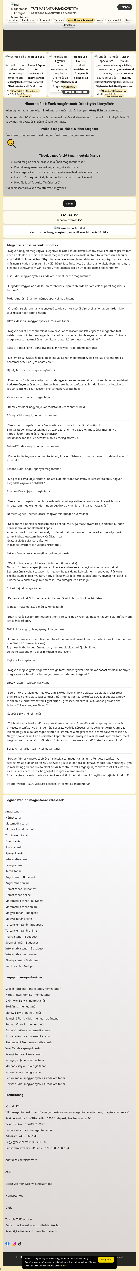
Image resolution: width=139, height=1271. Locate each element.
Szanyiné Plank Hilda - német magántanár (32, 1018)
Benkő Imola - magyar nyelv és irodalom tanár (35, 1078)
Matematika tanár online (21, 907)
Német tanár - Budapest (20, 889)
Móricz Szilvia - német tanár (23, 1012)
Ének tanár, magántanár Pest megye (29, 135)
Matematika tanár (17, 823)
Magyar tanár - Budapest (21, 913)
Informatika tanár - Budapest (24, 948)
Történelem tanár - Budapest (24, 924)
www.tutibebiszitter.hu (44, 1225)
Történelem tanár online (21, 930)
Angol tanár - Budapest (20, 877)
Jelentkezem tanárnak (80, 20)
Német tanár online (18, 895)
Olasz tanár (12, 841)
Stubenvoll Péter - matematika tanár (29, 1042)
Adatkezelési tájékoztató (21, 1160)
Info (65, 1266)
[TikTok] (20, 1243)
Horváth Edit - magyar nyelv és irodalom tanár (35, 1084)
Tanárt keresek (29, 20)
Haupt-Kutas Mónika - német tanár (28, 995)
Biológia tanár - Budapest (21, 960)
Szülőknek (45, 20)
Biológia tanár (14, 865)
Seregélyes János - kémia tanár (25, 1060)
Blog (127, 20)
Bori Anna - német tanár (20, 1006)
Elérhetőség (69, 25)
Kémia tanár (13, 871)
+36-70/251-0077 (34, 1124)
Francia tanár (14, 847)
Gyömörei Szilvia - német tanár (25, 1000)
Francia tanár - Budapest (21, 936)
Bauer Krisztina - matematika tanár (28, 1030)
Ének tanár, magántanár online (74, 135)
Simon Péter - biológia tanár (23, 1072)
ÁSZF (8, 1172)
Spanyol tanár (14, 853)
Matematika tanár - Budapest (24, 901)
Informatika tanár (17, 859)
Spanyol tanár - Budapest (21, 942)
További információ (76, 91)
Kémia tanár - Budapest (20, 966)
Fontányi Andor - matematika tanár (28, 1036)
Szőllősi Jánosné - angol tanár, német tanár (33, 989)
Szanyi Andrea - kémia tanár (23, 1054)
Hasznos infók (114, 20)
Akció (100, 20)
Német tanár (13, 817)
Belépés (125, 7)
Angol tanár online (17, 883)
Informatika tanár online (21, 954)
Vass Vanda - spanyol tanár (23, 1048)
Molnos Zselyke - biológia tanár (25, 1066)
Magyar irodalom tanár (20, 829)
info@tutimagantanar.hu (36, 1130)
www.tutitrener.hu (46, 1231)
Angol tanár (13, 811)
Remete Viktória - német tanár (25, 1024)
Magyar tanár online (18, 919)
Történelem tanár (16, 835)
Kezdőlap (13, 20)
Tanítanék (59, 20)
